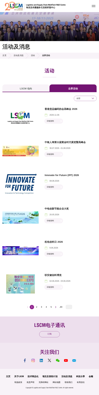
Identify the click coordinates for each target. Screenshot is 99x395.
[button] (74, 360)
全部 (78, 98)
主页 (4, 56)
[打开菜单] (93, 6)
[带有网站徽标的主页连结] (35, 6)
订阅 (49, 334)
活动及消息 (19, 56)
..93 (60, 307)
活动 (33, 56)
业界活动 (73, 88)
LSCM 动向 (26, 88)
